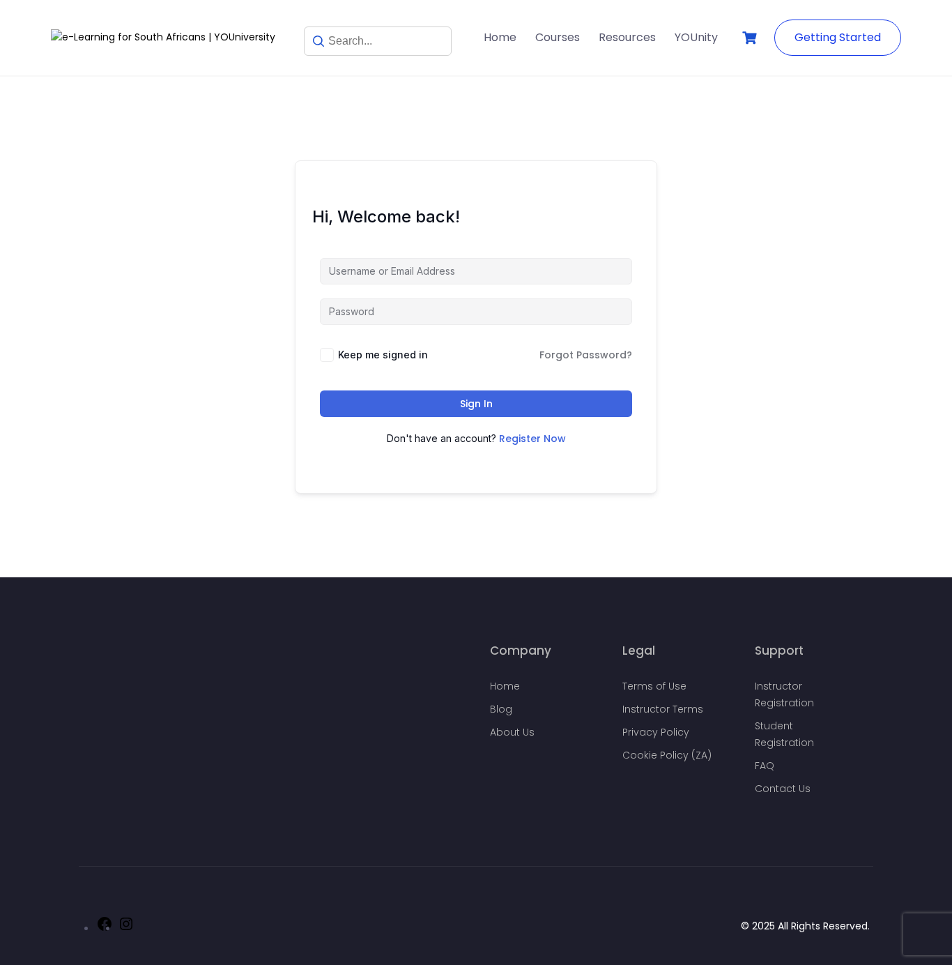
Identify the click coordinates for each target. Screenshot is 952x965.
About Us (512, 732)
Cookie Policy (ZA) (667, 755)
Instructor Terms (662, 709)
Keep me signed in (383, 354)
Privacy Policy (655, 732)
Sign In (476, 404)
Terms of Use (654, 686)
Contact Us (783, 789)
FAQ (764, 766)
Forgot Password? (585, 355)
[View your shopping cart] (751, 38)
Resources (627, 37)
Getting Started (837, 37)
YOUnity (696, 37)
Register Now (532, 439)
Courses (557, 37)
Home (500, 37)
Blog (501, 709)
